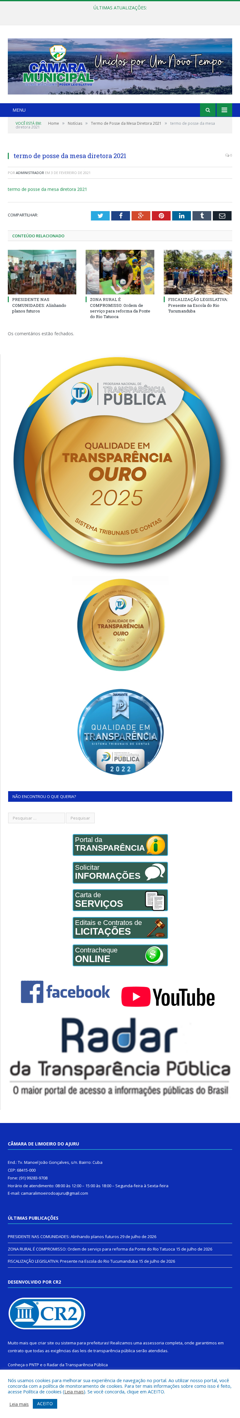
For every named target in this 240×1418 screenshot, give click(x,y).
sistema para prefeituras (84, 1343)
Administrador (30, 172)
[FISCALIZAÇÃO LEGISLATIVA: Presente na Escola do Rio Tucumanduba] (198, 272)
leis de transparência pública (107, 1350)
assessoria (153, 1343)
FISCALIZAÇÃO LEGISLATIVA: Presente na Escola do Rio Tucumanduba (198, 305)
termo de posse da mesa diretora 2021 (47, 189)
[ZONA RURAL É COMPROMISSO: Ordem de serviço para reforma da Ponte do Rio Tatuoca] (120, 272)
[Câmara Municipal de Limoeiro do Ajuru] (120, 65)
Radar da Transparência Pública (77, 1364)
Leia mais (74, 1391)
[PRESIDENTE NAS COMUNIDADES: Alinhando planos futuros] (42, 272)
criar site (46, 1343)
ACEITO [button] (45, 1403)
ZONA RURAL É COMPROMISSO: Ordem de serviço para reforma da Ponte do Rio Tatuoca (118, 14)
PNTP (34, 1364)
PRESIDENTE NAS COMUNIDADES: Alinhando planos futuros (39, 305)
